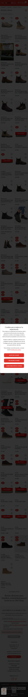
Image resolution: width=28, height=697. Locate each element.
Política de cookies (16, 349)
